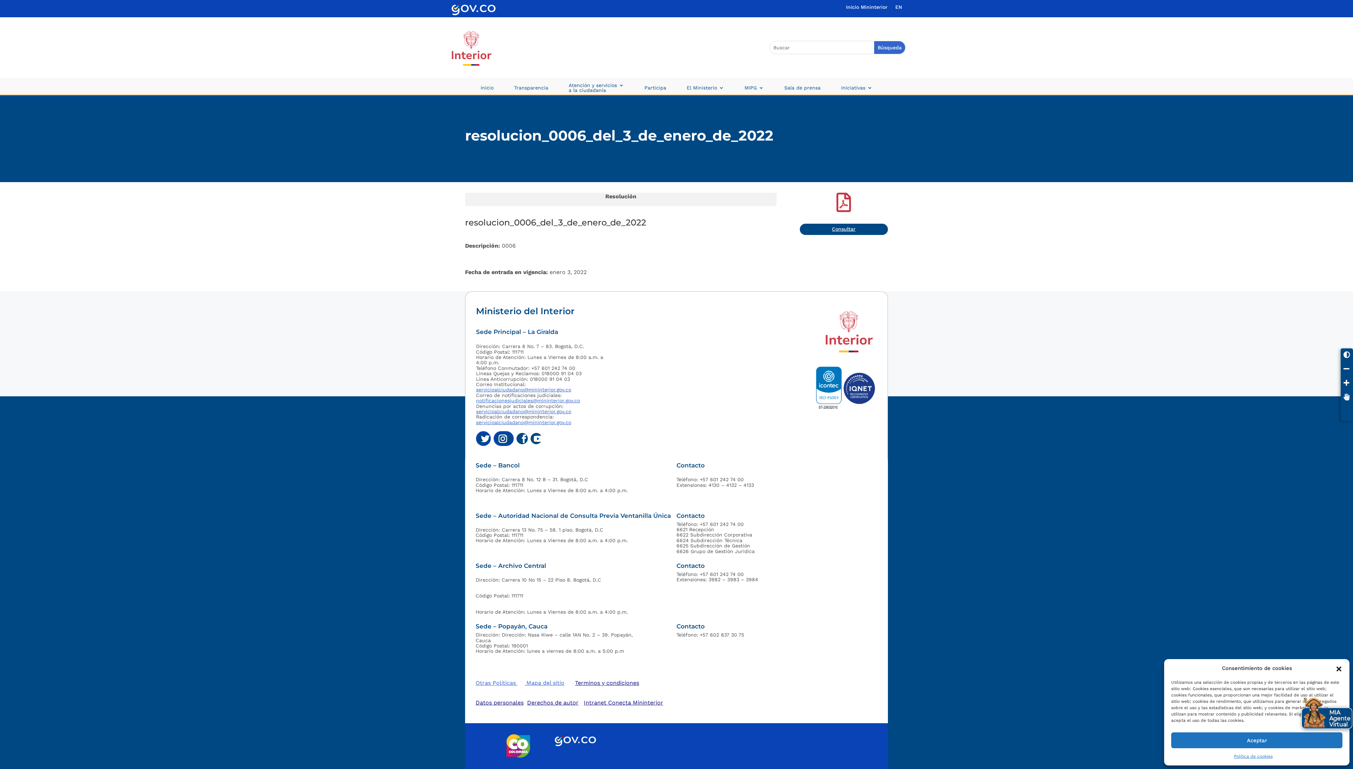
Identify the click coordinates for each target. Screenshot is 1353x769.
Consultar (843, 229)
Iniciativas (853, 88)
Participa (655, 88)
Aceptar (1257, 740)
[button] (1338, 668)
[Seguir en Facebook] (522, 438)
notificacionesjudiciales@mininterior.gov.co (528, 400)
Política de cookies (1253, 756)
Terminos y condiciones (607, 683)
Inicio (487, 88)
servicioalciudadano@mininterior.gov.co (523, 389)
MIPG (751, 88)
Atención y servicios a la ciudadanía (593, 88)
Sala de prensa (802, 88)
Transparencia (531, 88)
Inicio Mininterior (867, 7)
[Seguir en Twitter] (483, 438)
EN (898, 7)
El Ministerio (702, 88)
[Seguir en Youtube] (536, 438)
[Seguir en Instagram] (504, 438)
